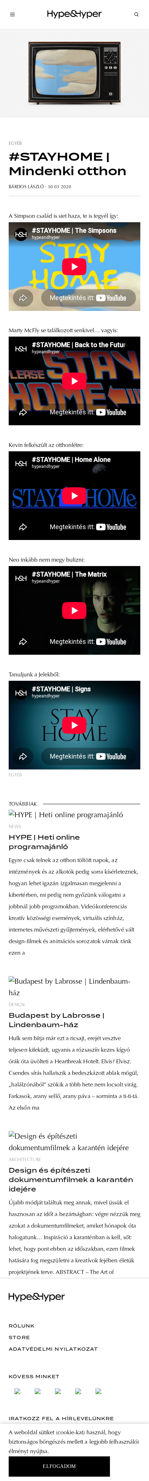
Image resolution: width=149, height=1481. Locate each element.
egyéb (15, 144)
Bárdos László (26, 187)
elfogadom (59, 1466)
